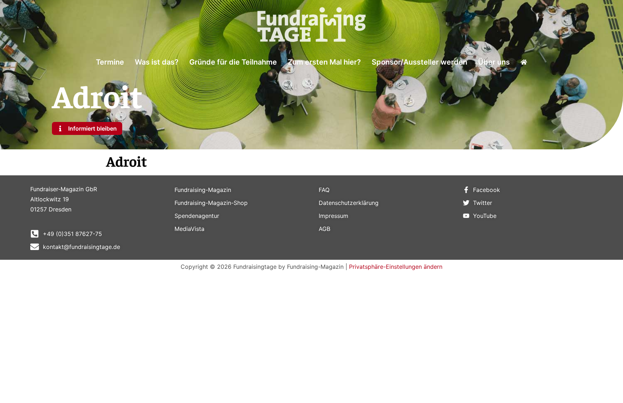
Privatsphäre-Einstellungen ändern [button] (395, 266)
